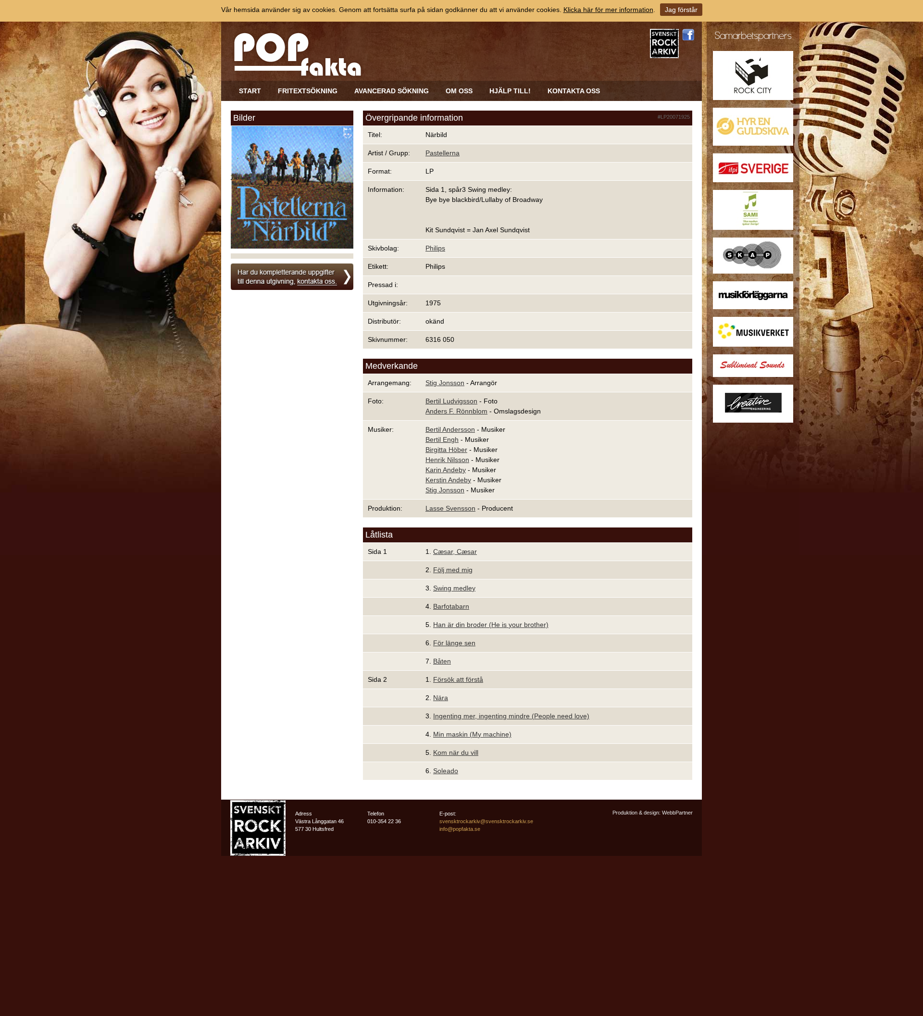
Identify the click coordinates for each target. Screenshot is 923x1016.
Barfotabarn (451, 606)
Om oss (459, 91)
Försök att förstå (458, 679)
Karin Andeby (445, 470)
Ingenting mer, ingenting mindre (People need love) (511, 716)
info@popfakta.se (459, 829)
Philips (435, 248)
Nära (440, 698)
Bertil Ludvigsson (451, 401)
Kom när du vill (455, 752)
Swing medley (454, 588)
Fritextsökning (307, 91)
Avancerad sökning (391, 91)
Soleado (445, 771)
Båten (442, 661)
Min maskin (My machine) (472, 734)
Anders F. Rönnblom (456, 411)
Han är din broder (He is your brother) (491, 624)
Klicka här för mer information (608, 9)
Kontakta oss (574, 91)
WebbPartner (677, 812)
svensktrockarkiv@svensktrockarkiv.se (486, 821)
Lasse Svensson (450, 508)
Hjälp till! (510, 91)
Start (250, 91)
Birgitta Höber (446, 449)
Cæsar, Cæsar (455, 551)
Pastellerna (442, 153)
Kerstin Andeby (448, 480)
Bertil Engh (442, 439)
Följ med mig (453, 570)
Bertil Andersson (450, 429)
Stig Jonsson (444, 383)
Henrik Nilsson (447, 460)
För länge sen (454, 643)
